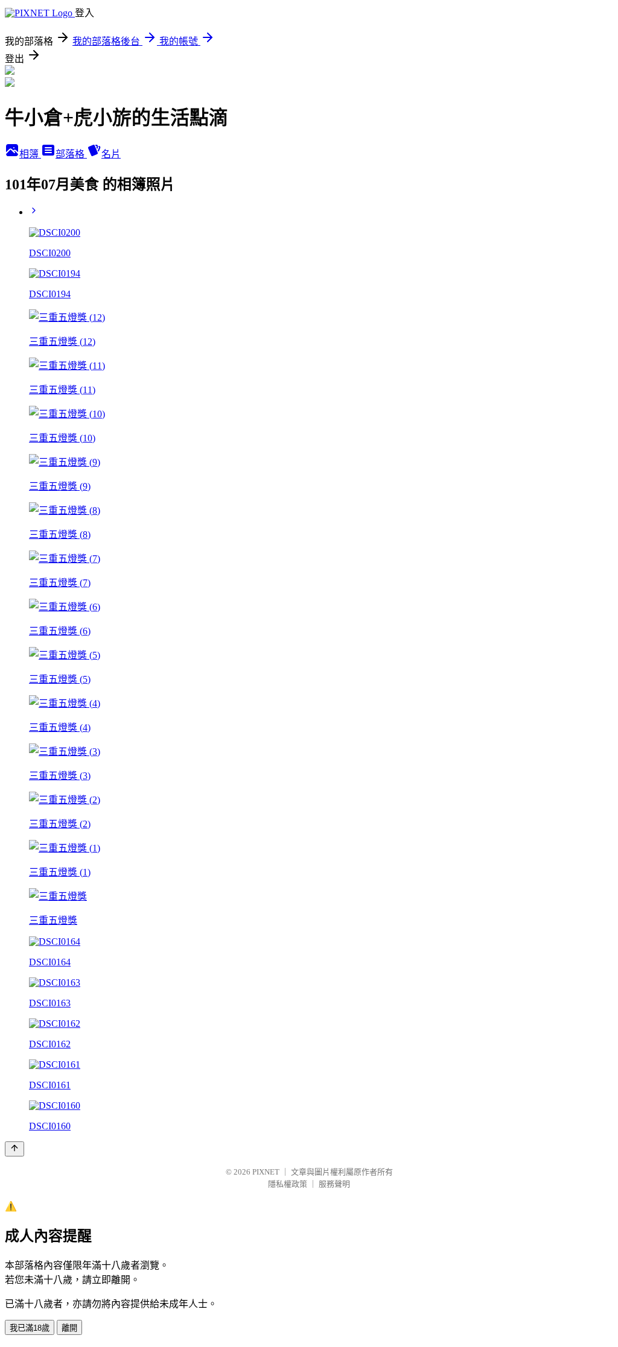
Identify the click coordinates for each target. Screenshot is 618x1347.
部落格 (71, 154)
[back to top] (14, 1148)
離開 (69, 1328)
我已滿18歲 (29, 1328)
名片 (111, 154)
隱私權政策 (287, 1183)
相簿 (30, 154)
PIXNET (265, 1171)
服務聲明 (334, 1183)
